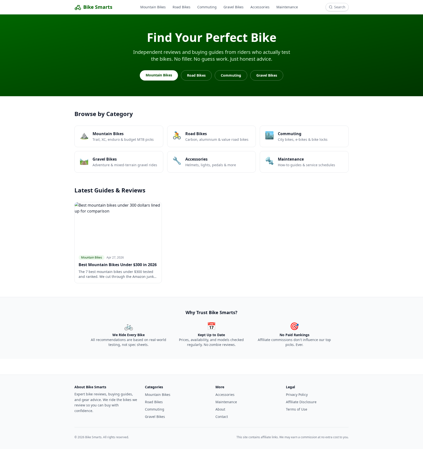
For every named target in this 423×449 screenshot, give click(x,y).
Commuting (207, 7)
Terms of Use (296, 409)
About (220, 409)
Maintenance (287, 7)
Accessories (260, 7)
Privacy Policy (297, 394)
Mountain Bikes (153, 7)
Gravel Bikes (233, 7)
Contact (221, 416)
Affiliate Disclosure (301, 402)
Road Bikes (181, 7)
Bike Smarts (97, 7)
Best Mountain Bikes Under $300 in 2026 (118, 264)
